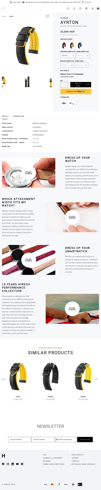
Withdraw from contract (84, 464)
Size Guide (63, 70)
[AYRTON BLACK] (64, 45)
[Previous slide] (5, 379)
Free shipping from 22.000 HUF (69, 2)
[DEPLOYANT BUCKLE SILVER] (71, 103)
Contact (75, 461)
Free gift (88, 2)
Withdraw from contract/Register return (40, 2)
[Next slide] (95, 379)
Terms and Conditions (53, 464)
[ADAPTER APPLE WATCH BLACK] (63, 103)
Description (18, 116)
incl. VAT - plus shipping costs (69, 34)
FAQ (44, 455)
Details (5, 116)
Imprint (75, 458)
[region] (75, 46)
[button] (27, 82)
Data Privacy (78, 455)
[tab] (5, 116)
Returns (47, 461)
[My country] (92, 8)
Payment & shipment (52, 458)
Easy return (17, 2)
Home (4, 16)
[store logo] (98, 8)
